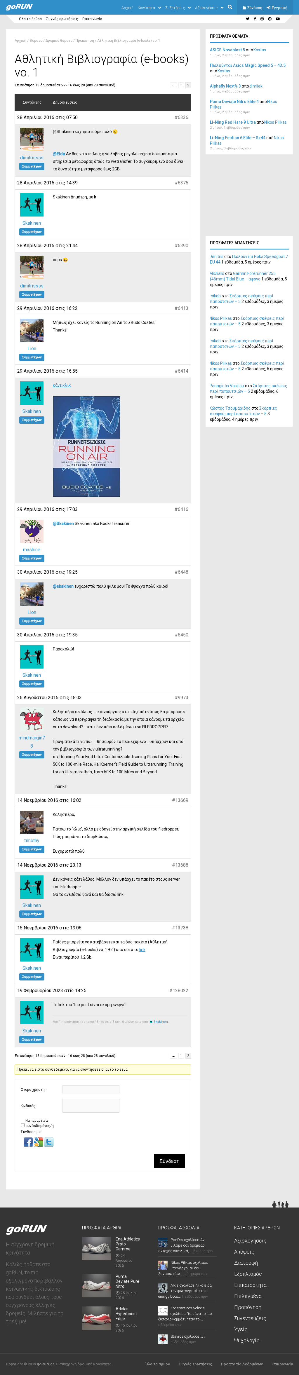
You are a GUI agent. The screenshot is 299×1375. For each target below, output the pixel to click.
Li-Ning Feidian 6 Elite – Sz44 (237, 137)
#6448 (181, 572)
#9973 (181, 697)
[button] (29, 1146)
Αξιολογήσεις (206, 8)
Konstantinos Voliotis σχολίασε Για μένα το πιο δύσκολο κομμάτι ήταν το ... (185, 1313)
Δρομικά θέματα (59, 41)
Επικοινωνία (92, 19)
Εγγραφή (279, 8)
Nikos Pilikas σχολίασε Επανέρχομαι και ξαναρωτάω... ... (183, 1268)
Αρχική (127, 8)
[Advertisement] (249, 196)
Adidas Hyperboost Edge (126, 1313)
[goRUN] (25, 9)
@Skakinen (63, 523)
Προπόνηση (85, 41)
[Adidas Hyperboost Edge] (96, 1328)
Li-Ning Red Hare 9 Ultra (233, 122)
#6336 (181, 117)
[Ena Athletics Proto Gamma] (96, 1258)
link (142, 949)
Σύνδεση (254, 8)
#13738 (180, 928)
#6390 (181, 245)
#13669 (180, 800)
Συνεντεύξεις (250, 1318)
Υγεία (241, 1329)
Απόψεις (244, 1252)
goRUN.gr (45, 1364)
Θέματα (35, 41)
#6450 (181, 635)
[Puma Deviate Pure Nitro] (96, 1295)
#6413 (181, 308)
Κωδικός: (28, 1106)
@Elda (59, 153)
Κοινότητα (146, 8)
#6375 (181, 183)
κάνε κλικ (62, 385)
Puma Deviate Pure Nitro (127, 1281)
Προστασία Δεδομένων (242, 1364)
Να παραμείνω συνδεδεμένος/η (39, 1123)
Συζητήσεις (175, 8)
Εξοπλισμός (248, 1274)
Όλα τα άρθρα (30, 19)
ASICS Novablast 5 (227, 50)
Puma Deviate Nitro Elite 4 (234, 101)
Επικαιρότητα (250, 1285)
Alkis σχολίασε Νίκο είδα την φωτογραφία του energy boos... (185, 1291)
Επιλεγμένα (248, 1296)
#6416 (181, 509)
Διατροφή (246, 1263)
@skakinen (63, 586)
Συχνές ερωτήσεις (62, 19)
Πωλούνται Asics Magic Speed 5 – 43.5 (248, 65)
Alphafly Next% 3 (225, 86)
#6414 (181, 371)
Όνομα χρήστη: (33, 1090)
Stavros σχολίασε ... (187, 1336)
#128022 (178, 990)
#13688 (180, 865)
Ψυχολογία (247, 1340)
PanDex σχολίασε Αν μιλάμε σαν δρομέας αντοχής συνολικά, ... (181, 1245)
